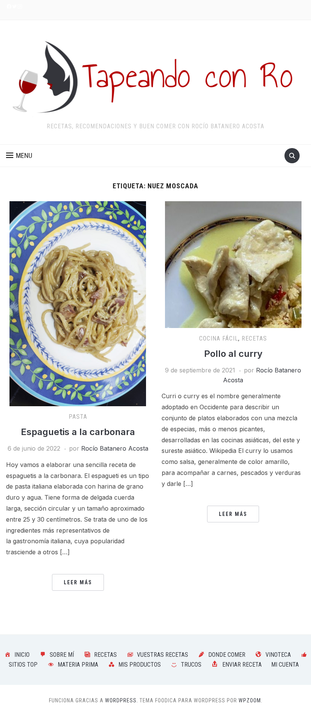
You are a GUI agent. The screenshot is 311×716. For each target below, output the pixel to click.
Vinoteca (278, 654)
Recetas (254, 338)
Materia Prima (78, 664)
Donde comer (226, 654)
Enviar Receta (242, 664)
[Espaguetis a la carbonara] (77, 303)
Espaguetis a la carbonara (78, 431)
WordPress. (121, 700)
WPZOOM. (250, 700)
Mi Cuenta (285, 664)
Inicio (22, 654)
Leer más (78, 582)
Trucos (191, 664)
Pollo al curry (233, 353)
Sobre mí (62, 654)
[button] (19, 155)
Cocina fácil (218, 338)
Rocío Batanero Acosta (114, 448)
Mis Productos (139, 664)
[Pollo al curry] (233, 264)
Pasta (78, 416)
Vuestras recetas (162, 654)
